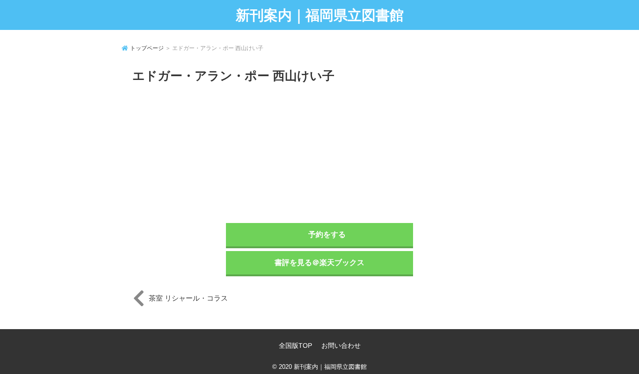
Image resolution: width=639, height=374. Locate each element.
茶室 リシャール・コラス (188, 298)
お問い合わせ (341, 345)
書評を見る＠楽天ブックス (319, 262)
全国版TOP (295, 345)
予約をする (327, 234)
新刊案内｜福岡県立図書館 (320, 15)
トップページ (147, 48)
